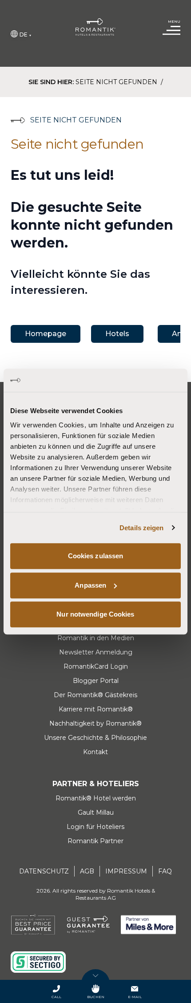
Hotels (117, 333)
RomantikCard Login (96, 666)
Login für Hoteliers (95, 827)
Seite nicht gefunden (117, 82)
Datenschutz (44, 871)
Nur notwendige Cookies (95, 614)
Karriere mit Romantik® (96, 709)
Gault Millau (96, 812)
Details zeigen (141, 528)
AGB (87, 871)
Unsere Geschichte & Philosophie (95, 738)
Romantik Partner (95, 841)
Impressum (126, 871)
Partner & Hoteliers (95, 784)
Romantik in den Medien (95, 638)
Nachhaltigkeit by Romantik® (95, 723)
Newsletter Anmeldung (95, 652)
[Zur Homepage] (95, 27)
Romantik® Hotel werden (96, 798)
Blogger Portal (96, 681)
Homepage (45, 333)
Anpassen (90, 585)
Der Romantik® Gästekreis (95, 695)
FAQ (165, 871)
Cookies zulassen (95, 556)
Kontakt (95, 752)
